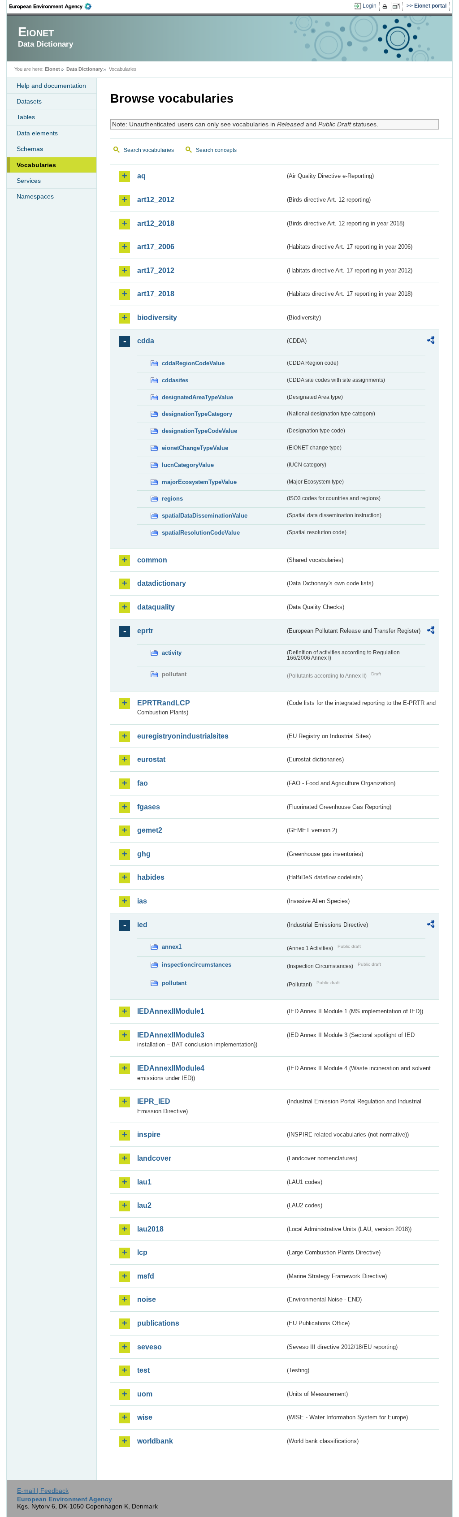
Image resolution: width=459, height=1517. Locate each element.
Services (29, 180)
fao (142, 783)
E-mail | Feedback (43, 1490)
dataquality (156, 607)
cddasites (175, 380)
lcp (142, 1252)
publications (158, 1323)
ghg (144, 854)
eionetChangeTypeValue (195, 448)
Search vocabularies (149, 150)
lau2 (144, 1205)
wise (144, 1417)
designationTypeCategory (197, 414)
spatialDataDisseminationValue (204, 515)
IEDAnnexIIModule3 (170, 1035)
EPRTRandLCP (163, 703)
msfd (145, 1276)
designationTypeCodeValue (199, 431)
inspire (148, 1134)
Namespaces (35, 196)
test (143, 1370)
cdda (145, 341)
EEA (53, 6)
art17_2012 (155, 270)
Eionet (52, 69)
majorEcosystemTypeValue (199, 482)
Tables (26, 117)
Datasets (29, 101)
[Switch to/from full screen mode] (398, 6)
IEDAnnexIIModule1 (170, 1011)
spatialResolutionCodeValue (201, 532)
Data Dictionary (84, 69)
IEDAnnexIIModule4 (170, 1068)
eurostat (151, 759)
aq (141, 176)
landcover (154, 1158)
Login (370, 6)
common (152, 560)
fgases (148, 807)
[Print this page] (386, 6)
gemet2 (149, 830)
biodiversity (157, 317)
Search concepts (216, 150)
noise (146, 1299)
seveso (149, 1347)
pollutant (174, 983)
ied (142, 925)
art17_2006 (155, 247)
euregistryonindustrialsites (183, 736)
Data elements (37, 133)
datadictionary (161, 583)
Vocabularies (36, 165)
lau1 (144, 1182)
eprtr (145, 631)
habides (151, 877)
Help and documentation (51, 85)
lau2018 (150, 1229)
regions (172, 498)
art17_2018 (155, 294)
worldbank (155, 1441)
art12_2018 (155, 223)
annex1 (172, 946)
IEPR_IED (153, 1101)
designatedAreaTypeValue (197, 397)
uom (144, 1394)
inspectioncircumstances (196, 964)
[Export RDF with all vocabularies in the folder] (430, 341)
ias (142, 901)
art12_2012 (155, 199)
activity (172, 652)
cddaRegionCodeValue (193, 363)
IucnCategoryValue (188, 465)
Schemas (30, 148)
